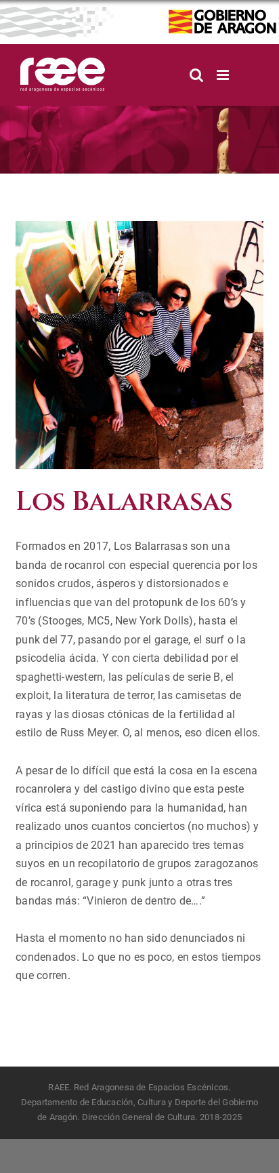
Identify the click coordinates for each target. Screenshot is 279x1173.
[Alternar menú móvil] (224, 75)
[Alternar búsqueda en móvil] (196, 75)
